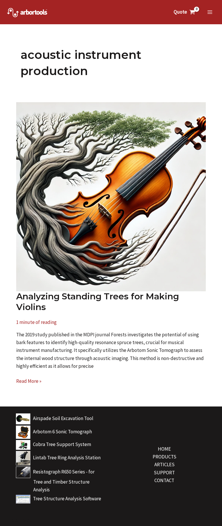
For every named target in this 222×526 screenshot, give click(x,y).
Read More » (28, 381)
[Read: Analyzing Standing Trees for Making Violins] (111, 196)
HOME (164, 449)
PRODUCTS (164, 457)
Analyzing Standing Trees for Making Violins (97, 301)
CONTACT (164, 480)
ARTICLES (164, 464)
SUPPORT (164, 472)
